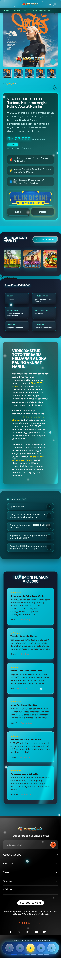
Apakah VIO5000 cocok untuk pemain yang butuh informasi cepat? (29, 547)
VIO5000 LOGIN (21, 11)
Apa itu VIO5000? (18, 506)
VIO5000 (6, 11)
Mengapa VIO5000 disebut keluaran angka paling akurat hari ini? (28, 515)
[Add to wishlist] (55, 14)
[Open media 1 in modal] (53, 62)
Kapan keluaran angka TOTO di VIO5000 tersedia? (30, 526)
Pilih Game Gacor (45, 239)
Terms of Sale (10, 277)
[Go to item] (7, 73)
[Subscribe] (53, 845)
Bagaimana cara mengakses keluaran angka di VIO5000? (29, 536)
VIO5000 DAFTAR (41, 11)
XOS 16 (7, 889)
